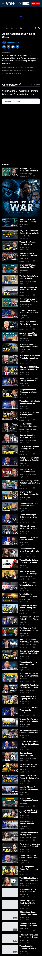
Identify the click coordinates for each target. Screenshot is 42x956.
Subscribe (36, 3)
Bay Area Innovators (25, 576)
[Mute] (7, 28)
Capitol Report (23, 224)
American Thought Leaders (27, 281)
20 (29, 420)
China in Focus (13, 42)
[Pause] (3, 28)
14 (29, 817)
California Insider (24, 236)
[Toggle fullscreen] (35, 28)
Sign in (26, 3)
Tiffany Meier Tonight (25, 174)
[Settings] (39, 28)
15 (29, 511)
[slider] (21, 25)
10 (29, 704)
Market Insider (23, 270)
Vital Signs (22, 418)
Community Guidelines (24, 94)
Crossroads (22, 565)
